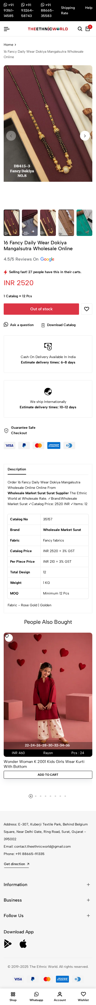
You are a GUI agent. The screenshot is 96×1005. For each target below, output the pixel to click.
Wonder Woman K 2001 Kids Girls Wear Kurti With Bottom (44, 764)
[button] (85, 136)
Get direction (14, 864)
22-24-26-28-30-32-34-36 (47, 745)
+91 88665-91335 (30, 854)
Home (8, 45)
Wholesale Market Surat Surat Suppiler (38, 493)
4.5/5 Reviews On (22, 259)
